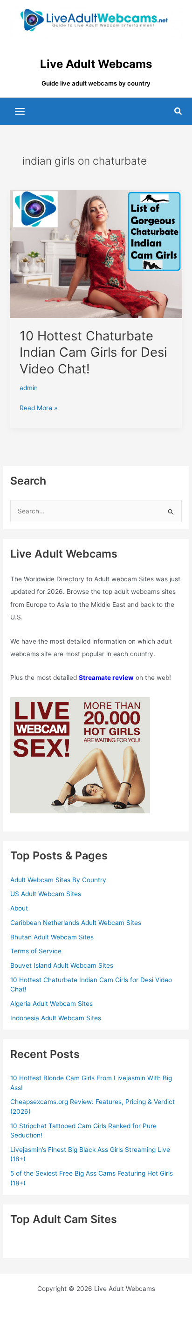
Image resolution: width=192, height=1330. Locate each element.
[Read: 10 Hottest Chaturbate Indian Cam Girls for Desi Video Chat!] (96, 253)
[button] (178, 111)
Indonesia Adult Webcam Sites (55, 1018)
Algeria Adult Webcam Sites (51, 1003)
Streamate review (106, 677)
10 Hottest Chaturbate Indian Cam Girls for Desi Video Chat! (93, 352)
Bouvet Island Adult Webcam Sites (61, 965)
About (19, 908)
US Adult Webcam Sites (45, 894)
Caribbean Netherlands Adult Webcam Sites (75, 922)
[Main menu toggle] (20, 111)
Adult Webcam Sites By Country (58, 880)
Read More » (38, 408)
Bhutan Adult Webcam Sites (52, 937)
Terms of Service (36, 951)
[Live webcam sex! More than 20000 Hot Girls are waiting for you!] (80, 754)
